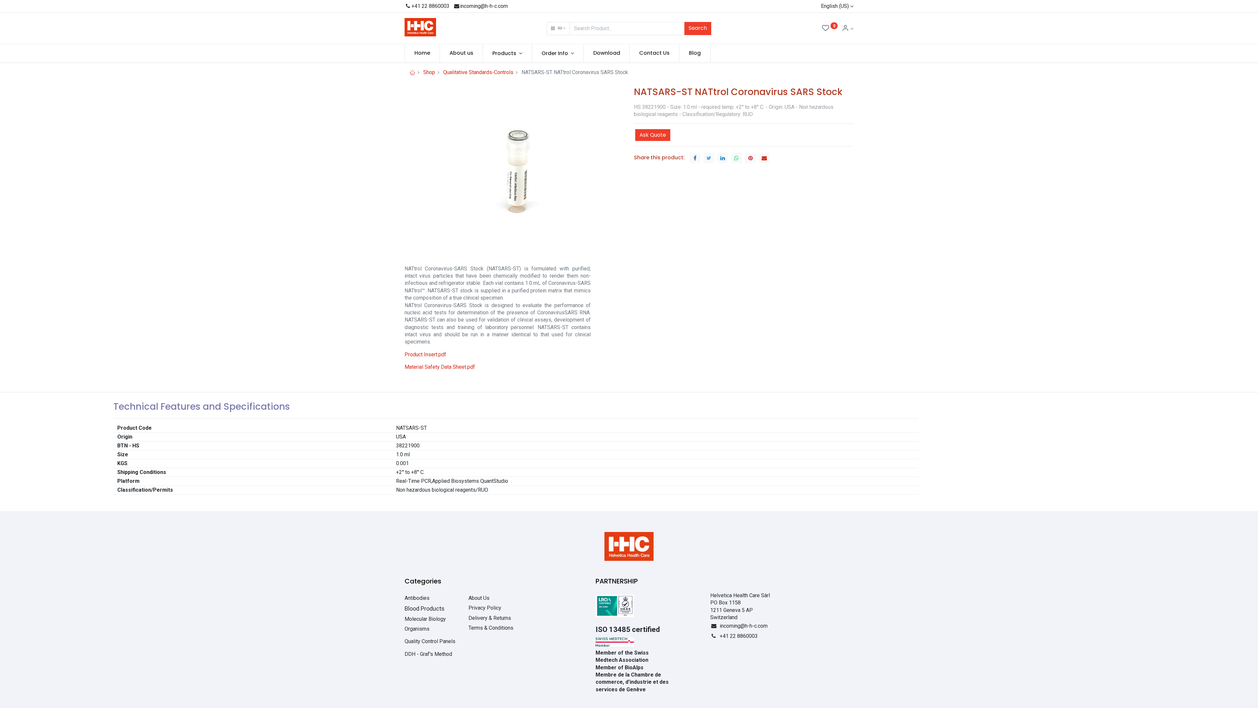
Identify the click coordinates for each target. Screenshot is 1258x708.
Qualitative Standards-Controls (478, 72)
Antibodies (417, 598)
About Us (478, 598)
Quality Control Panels (430, 641)
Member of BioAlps (619, 667)
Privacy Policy (484, 608)
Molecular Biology (425, 619)
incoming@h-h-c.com (484, 6)
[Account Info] (847, 29)
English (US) (835, 6)
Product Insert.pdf (425, 354)
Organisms (417, 629)
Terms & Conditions (490, 628)
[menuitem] (422, 53)
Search (698, 28)
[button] (558, 28)
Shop (429, 72)
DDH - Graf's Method (428, 654)
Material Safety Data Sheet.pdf (440, 367)
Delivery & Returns (489, 618)
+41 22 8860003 (430, 6)
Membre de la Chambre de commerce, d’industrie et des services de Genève (632, 682)
